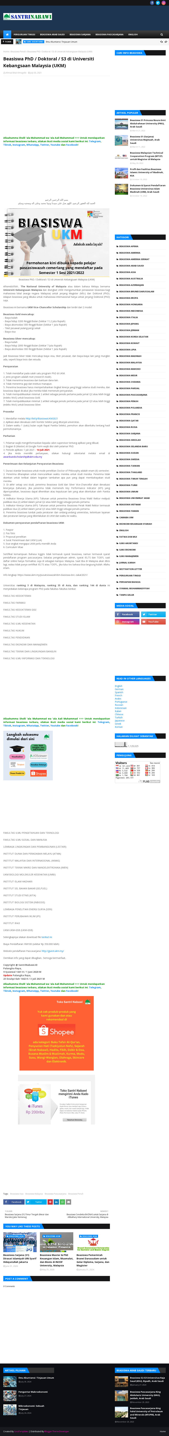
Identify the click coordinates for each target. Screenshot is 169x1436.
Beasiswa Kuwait (129, 343)
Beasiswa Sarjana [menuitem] (80, 34)
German (119, 689)
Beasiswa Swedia (129, 459)
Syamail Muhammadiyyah (134, 588)
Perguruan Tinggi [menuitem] (24, 34)
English (124, 530)
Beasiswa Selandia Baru (133, 446)
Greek (118, 723)
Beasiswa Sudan (129, 452)
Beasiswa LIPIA (127, 349)
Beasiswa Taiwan (129, 465)
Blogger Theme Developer (56, 1431)
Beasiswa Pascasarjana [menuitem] (109, 34)
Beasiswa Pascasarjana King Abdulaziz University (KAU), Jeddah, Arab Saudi (145, 1395)
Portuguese (121, 701)
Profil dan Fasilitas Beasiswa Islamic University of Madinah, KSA (147, 172)
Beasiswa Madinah (130, 356)
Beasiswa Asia (16, 1193)
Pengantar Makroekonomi (33, 1391)
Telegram (95, 141)
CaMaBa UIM (126, 517)
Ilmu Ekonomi (127, 549)
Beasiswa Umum (128, 491)
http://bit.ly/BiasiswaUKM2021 (42, 418)
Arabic (118, 698)
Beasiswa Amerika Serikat (134, 259)
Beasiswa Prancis (129, 414)
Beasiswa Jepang (129, 323)
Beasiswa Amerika (129, 252)
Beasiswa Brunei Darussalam (136, 291)
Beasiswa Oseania (129, 381)
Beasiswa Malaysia (34, 1193)
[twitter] (158, 3)
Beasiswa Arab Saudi (131, 265)
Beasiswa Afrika (128, 246)
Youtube (55, 144)
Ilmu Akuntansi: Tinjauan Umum (61, 41)
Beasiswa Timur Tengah (133, 478)
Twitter (44, 144)
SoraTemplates (21, 1431)
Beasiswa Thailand (130, 472)
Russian (119, 704)
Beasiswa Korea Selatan (133, 336)
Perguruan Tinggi (130, 575)
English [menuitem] (133, 34)
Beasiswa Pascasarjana (55, 1193)
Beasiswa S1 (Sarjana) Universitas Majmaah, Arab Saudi (145, 139)
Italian (118, 711)
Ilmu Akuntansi (128, 543)
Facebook (72, 144)
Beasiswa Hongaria (131, 304)
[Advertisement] (56, 109)
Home (6, 51)
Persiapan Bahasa (129, 581)
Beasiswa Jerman (129, 330)
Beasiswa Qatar (128, 420)
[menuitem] (7, 34)
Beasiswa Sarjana (129, 433)
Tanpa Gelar (126, 594)
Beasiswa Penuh (18, 51)
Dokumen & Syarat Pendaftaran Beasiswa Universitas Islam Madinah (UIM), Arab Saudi (148, 188)
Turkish (119, 717)
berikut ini (47, 937)
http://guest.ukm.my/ (53, 951)
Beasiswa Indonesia (131, 310)
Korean (119, 726)
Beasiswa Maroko (130, 368)
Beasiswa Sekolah (130, 439)
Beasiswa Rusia (128, 427)
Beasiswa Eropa (128, 297)
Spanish (119, 692)
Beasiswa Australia (131, 278)
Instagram (19, 144)
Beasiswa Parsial (129, 388)
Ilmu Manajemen (128, 556)
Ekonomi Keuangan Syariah (135, 523)
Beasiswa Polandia (130, 407)
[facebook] (152, 3)
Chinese (119, 714)
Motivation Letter (130, 569)
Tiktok (7, 144)
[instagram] (164, 3)
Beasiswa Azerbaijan (131, 285)
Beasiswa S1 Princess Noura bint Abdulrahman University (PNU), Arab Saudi (148, 123)
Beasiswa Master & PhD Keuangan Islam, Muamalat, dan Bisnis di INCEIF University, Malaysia (56, 1260)
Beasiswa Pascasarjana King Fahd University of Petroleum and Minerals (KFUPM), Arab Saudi (146, 1413)
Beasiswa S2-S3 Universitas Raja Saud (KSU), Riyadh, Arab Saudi (147, 1379)
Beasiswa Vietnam (130, 504)
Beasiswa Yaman (129, 510)
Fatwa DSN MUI (128, 536)
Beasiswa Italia (128, 317)
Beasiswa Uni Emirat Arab (134, 498)
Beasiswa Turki (128, 485)
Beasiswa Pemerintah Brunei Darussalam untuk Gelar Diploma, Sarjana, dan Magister (93, 1260)
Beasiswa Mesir (128, 375)
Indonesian (121, 708)
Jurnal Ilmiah (127, 562)
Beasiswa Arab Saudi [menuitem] (52, 34)
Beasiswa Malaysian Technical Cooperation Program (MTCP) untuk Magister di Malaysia (146, 156)
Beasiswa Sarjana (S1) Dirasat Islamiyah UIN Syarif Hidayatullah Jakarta (19, 1258)
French (118, 695)
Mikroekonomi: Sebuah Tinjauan (31, 1407)
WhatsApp (32, 144)
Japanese (120, 720)
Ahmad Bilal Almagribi (16, 72)
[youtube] (153, 621)
